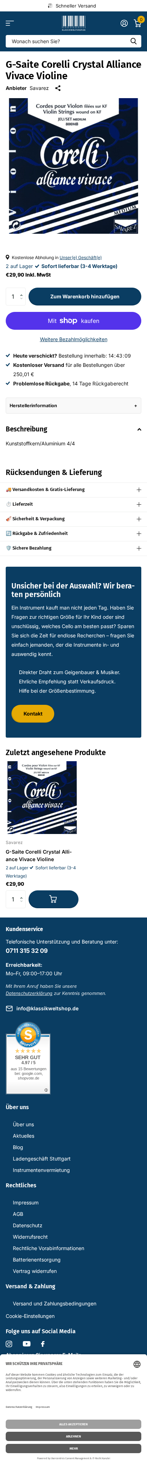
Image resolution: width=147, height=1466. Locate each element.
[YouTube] (26, 1343)
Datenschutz (27, 1225)
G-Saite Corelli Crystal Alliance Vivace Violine (39, 855)
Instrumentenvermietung (41, 1170)
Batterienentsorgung (37, 1260)
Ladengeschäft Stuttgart (42, 1159)
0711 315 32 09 (27, 950)
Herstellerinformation (33, 405)
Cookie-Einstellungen (30, 1316)
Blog (18, 1147)
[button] (23, 290)
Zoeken (133, 41)
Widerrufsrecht (30, 1237)
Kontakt (33, 714)
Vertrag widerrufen (35, 1271)
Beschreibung (26, 429)
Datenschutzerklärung (29, 993)
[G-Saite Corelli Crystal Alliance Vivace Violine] (42, 797)
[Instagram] (9, 1344)
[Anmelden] (124, 23)
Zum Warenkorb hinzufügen (85, 296)
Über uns (23, 1124)
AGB (18, 1214)
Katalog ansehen (10, 23)
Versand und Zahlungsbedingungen (54, 1303)
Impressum (26, 1202)
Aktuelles (23, 1136)
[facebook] (43, 1344)
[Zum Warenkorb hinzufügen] (53, 899)
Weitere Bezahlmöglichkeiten (73, 339)
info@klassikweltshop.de (47, 1008)
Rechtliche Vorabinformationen (48, 1248)
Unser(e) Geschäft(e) (81, 257)
